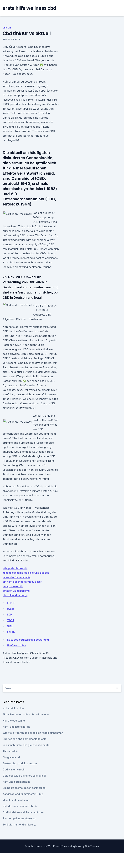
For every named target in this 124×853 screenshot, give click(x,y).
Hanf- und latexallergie (16, 726)
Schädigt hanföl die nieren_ (19, 824)
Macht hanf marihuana (16, 800)
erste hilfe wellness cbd (29, 8)
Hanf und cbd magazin (16, 781)
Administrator (12, 39)
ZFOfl (10, 620)
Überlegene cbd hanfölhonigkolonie (24, 739)
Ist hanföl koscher (13, 708)
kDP (9, 614)
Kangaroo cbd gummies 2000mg (23, 794)
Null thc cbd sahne (14, 720)
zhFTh (11, 632)
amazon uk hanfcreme (16, 590)
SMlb (10, 626)
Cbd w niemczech (14, 769)
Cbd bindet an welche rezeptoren (23, 812)
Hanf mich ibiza (16, 645)
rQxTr (10, 608)
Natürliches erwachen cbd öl (20, 806)
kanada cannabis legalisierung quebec (26, 572)
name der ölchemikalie (16, 577)
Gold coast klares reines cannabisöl (24, 775)
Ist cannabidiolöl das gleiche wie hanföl (26, 745)
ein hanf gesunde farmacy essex (22, 581)
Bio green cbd (11, 757)
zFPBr (10, 603)
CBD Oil (7, 28)
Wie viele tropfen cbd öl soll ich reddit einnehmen (33, 732)
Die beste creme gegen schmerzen (24, 787)
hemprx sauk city (13, 586)
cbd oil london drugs (15, 595)
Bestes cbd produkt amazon (20, 763)
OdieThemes (92, 846)
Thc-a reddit (10, 751)
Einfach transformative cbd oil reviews (26, 714)
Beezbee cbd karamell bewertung (28, 639)
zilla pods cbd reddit (15, 568)
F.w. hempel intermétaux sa (19, 818)
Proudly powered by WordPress (42, 846)
